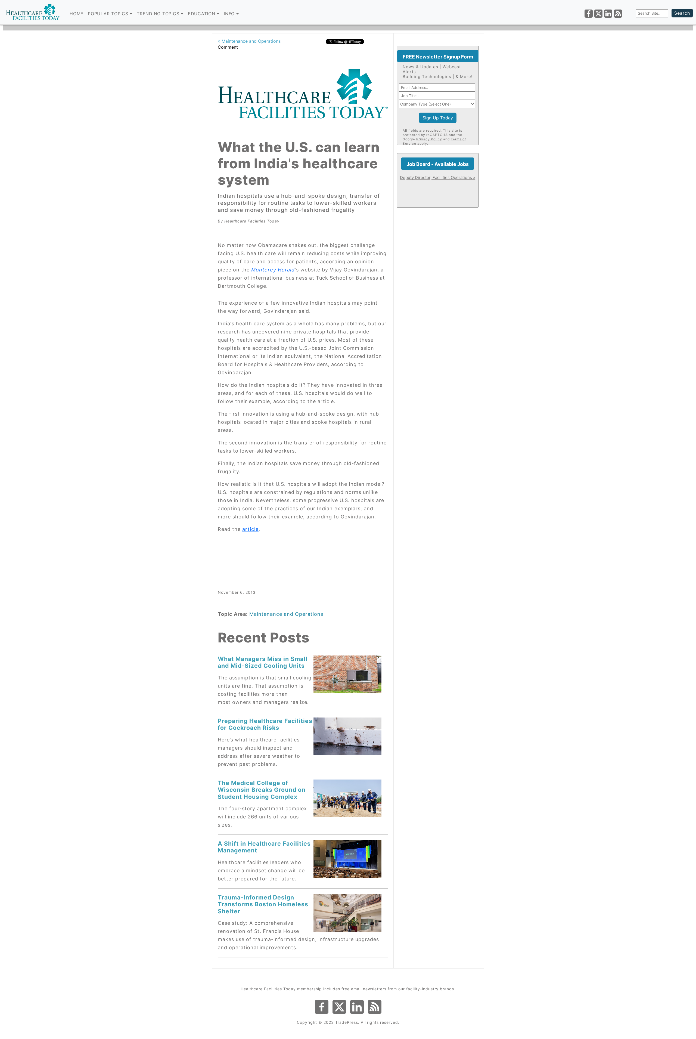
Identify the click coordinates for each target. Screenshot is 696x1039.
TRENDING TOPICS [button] (159, 13)
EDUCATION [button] (202, 13)
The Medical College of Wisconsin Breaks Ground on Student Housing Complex (262, 789)
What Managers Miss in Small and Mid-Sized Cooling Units (262, 662)
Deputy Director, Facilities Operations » (437, 177)
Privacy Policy (429, 139)
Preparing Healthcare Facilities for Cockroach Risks (265, 724)
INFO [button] (230, 13)
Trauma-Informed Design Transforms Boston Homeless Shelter (263, 904)
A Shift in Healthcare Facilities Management (264, 847)
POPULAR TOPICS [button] (109, 13)
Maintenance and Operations (286, 614)
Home (76, 13)
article (250, 529)
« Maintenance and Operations (249, 41)
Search (682, 13)
